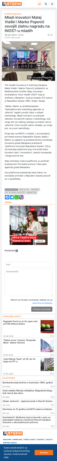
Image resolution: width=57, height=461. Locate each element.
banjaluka (24, 190)
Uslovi (49, 439)
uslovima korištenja (42, 303)
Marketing (17, 439)
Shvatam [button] (44, 453)
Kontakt (40, 439)
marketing (31, 193)
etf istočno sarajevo (15, 193)
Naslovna (7, 439)
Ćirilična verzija (10, 443)
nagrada (35, 190)
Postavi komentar (42, 309)
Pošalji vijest (29, 439)
